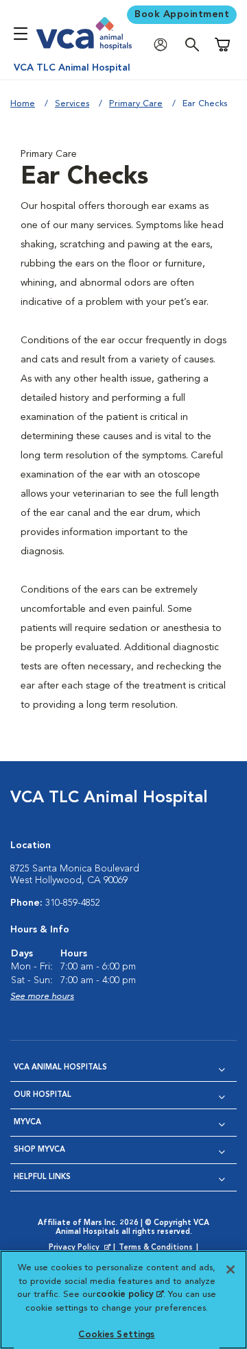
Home (22, 103)
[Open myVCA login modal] (164, 45)
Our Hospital (42, 1095)
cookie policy (129, 1294)
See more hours (42, 996)
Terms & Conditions (156, 1248)
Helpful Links (42, 1177)
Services (72, 103)
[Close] (230, 1269)
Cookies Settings (116, 1335)
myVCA (27, 1122)
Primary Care (136, 103)
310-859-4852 (72, 903)
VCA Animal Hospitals (60, 1068)
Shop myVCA (39, 1150)
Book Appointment (181, 14)
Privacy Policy (81, 1248)
